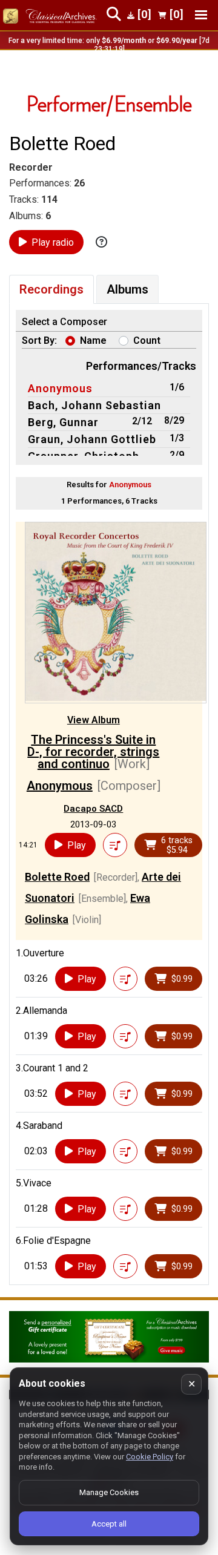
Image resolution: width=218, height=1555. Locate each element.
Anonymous (60, 388)
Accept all (109, 1523)
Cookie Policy (149, 1456)
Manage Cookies (109, 1492)
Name (93, 340)
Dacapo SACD (93, 808)
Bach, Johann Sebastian (94, 405)
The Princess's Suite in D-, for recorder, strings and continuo (93, 751)
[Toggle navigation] (201, 14)
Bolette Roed (57, 876)
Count (146, 340)
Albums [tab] (127, 289)
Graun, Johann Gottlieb (92, 439)
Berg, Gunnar (63, 422)
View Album (93, 720)
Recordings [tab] (51, 289)
